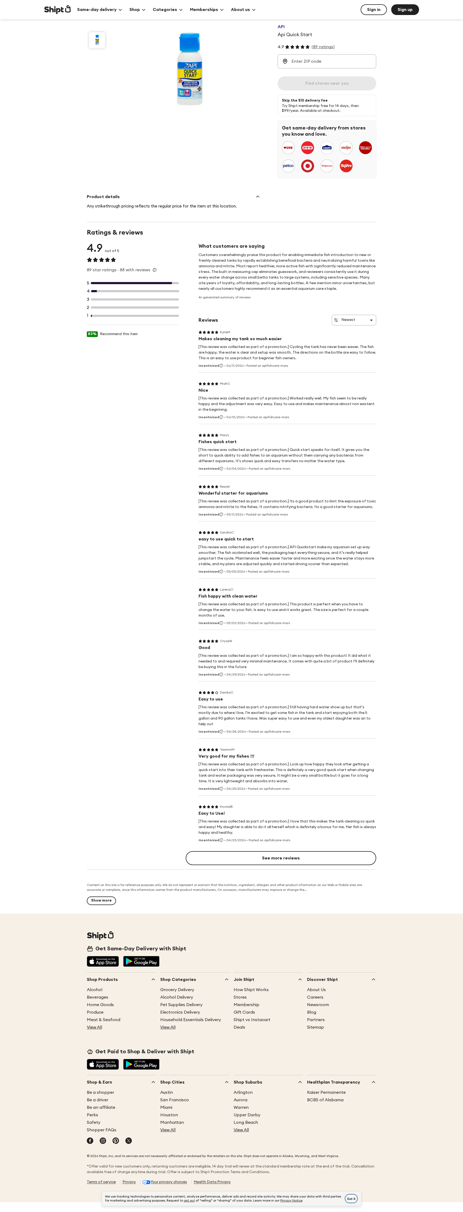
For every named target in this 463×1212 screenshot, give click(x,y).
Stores (240, 997)
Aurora (240, 1100)
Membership (246, 1005)
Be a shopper (100, 1092)
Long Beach (246, 1122)
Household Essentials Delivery (190, 1020)
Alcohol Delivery (176, 997)
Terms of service (101, 1182)
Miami (166, 1107)
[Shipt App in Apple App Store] (103, 962)
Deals (239, 1027)
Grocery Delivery (177, 990)
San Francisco (174, 1100)
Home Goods (100, 1005)
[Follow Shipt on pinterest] (116, 1141)
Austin (166, 1092)
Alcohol (94, 990)
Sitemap (315, 1027)
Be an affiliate (101, 1107)
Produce (95, 1012)
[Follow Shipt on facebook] (90, 1141)
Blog (311, 1012)
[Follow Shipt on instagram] (103, 1141)
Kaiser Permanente (326, 1092)
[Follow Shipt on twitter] (128, 1141)
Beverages (97, 997)
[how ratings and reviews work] (154, 270)
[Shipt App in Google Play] (141, 962)
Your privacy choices (169, 1182)
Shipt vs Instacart (252, 1020)
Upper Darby (247, 1115)
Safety (93, 1122)
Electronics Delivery (180, 1012)
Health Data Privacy (212, 1182)
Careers (315, 997)
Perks (92, 1115)
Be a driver (97, 1100)
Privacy (129, 1182)
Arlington (243, 1092)
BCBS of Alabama (325, 1100)
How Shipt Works (251, 990)
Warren (241, 1107)
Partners (316, 1020)
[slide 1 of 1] (97, 40)
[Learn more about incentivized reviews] (221, 366)
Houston (169, 1115)
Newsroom (318, 1005)
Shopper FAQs (101, 1130)
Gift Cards (244, 1012)
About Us (316, 990)
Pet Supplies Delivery (181, 1005)
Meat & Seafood (103, 1020)
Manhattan (172, 1122)
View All (94, 1027)
